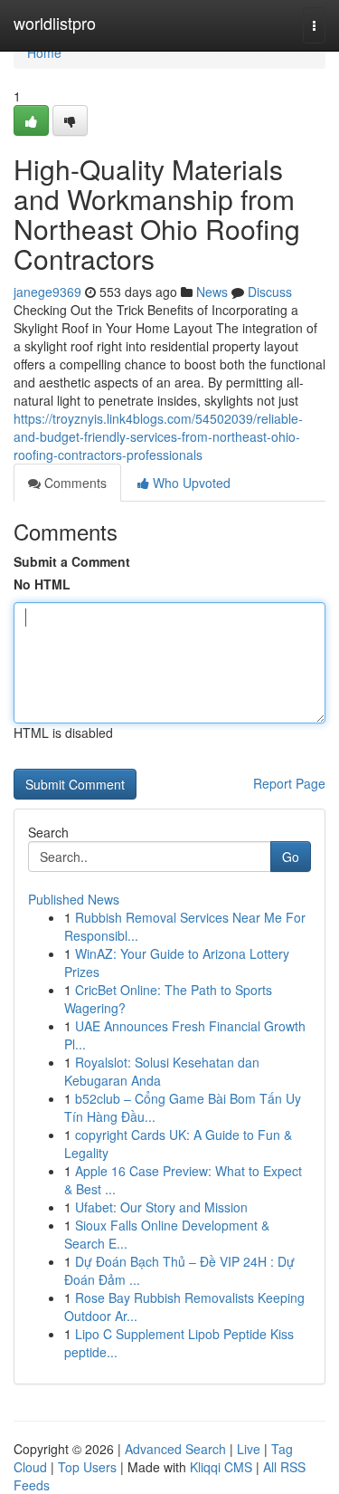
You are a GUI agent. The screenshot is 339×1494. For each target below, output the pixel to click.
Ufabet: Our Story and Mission (161, 1207)
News (212, 292)
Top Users (87, 1467)
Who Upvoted (190, 483)
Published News (73, 899)
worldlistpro (55, 22)
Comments (74, 483)
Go (290, 857)
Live (248, 1449)
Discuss (270, 292)
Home (44, 52)
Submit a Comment (72, 561)
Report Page (289, 783)
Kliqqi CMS (221, 1467)
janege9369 (47, 292)
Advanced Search (175, 1449)
